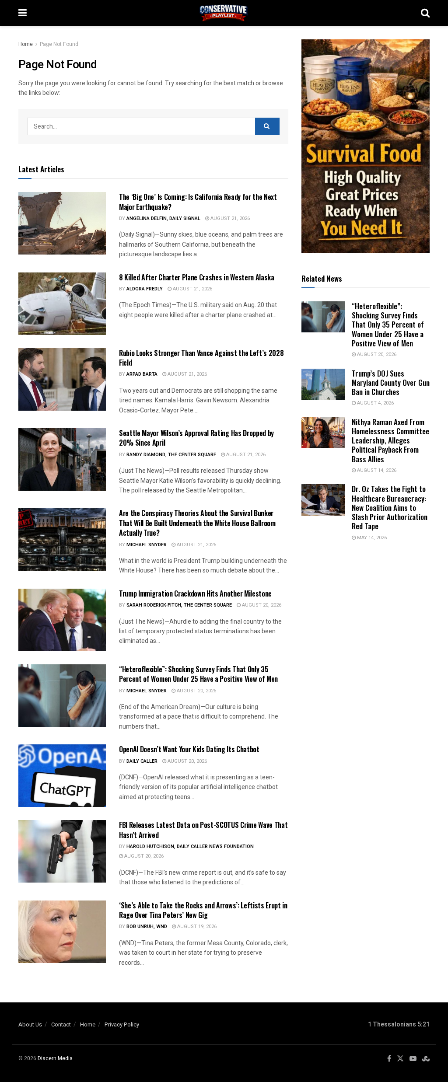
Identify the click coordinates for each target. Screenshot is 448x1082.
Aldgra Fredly (144, 289)
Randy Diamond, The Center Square (171, 454)
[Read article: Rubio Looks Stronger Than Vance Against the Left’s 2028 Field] (62, 379)
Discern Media (55, 1058)
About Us (30, 1024)
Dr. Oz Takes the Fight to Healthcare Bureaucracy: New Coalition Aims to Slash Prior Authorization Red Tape (389, 507)
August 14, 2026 (376, 470)
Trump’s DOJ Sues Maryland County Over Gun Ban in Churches (391, 383)
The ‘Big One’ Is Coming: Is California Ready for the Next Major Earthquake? (198, 202)
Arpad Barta (142, 374)
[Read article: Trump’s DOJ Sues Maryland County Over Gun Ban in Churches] (323, 384)
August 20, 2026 (261, 605)
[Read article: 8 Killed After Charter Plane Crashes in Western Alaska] (62, 303)
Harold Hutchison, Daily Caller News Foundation (190, 846)
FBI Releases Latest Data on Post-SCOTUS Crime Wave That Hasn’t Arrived (203, 830)
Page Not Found (59, 44)
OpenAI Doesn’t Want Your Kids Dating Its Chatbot (189, 749)
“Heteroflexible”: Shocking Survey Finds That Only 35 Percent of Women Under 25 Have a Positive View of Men (198, 674)
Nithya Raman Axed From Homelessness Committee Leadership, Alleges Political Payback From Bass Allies (390, 440)
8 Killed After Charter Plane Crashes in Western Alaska (196, 277)
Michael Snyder (146, 544)
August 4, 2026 (375, 403)
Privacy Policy (122, 1024)
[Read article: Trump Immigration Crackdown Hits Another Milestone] (62, 620)
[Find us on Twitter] (400, 1059)
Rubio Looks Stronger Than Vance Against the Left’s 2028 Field (201, 358)
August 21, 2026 (229, 218)
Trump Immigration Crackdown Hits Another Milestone (195, 593)
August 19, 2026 (196, 926)
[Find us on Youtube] (413, 1059)
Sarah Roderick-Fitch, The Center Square (179, 605)
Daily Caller (142, 761)
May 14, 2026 (371, 537)
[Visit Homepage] (224, 13)
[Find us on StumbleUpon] (426, 1059)
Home (25, 44)
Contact (61, 1024)
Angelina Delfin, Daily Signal (163, 218)
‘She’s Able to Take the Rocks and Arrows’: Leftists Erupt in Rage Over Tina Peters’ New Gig (203, 910)
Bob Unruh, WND (146, 926)
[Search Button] (425, 13)
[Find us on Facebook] (389, 1059)
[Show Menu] (22, 13)
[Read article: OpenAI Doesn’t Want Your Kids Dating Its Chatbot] (62, 775)
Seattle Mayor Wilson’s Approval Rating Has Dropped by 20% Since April (196, 438)
